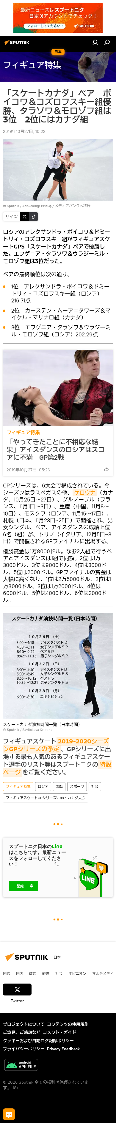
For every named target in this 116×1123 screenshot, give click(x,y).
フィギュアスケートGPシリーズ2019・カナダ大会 (45, 798)
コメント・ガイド (59, 1032)
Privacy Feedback (63, 1048)
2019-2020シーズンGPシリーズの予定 (56, 745)
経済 (45, 973)
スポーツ (77, 786)
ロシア (43, 786)
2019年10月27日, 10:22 (24, 131)
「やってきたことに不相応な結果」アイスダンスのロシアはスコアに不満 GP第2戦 (56, 449)
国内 (19, 973)
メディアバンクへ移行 (72, 206)
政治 (32, 973)
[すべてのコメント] (9, 1114)
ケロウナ (84, 492)
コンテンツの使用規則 (68, 1024)
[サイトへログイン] (95, 42)
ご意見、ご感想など (21, 1032)
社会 (94, 786)
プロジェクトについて (24, 1024)
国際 (59, 786)
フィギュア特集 (23, 432)
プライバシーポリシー (24, 1048)
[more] (106, 469)
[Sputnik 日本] (18, 44)
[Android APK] (21, 1065)
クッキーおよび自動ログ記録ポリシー (38, 1040)
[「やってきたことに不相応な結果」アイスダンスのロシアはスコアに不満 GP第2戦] (58, 388)
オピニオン (77, 973)
